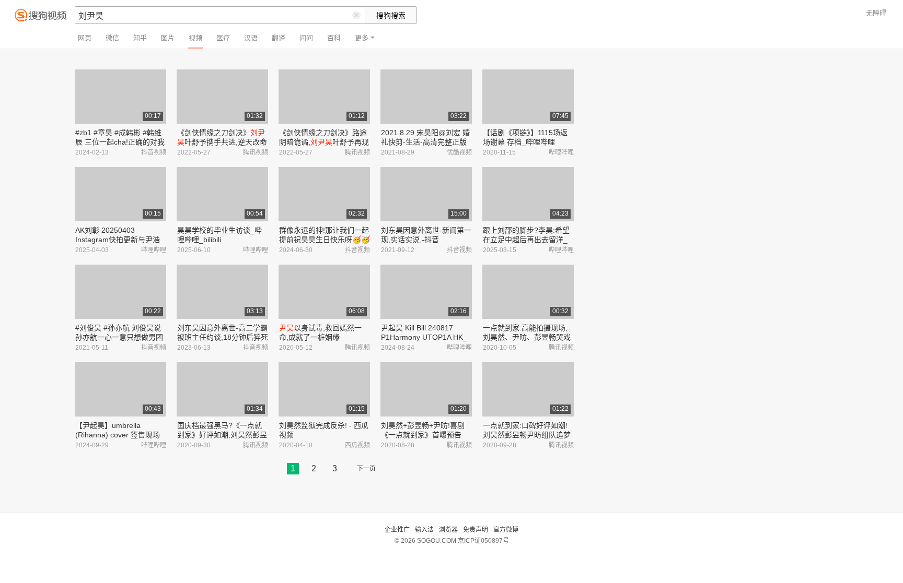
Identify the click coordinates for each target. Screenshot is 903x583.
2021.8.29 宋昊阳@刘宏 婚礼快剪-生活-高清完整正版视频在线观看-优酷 (425, 142)
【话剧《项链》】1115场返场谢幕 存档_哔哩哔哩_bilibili (525, 142)
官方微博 (505, 529)
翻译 (278, 38)
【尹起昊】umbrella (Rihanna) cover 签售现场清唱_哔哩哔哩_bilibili (117, 434)
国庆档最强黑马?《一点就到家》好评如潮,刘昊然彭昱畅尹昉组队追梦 (222, 434)
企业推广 (397, 529)
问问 (306, 38)
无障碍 (876, 13)
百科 (334, 38)
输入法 (424, 529)
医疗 (223, 38)
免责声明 (475, 529)
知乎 (140, 38)
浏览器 (448, 529)
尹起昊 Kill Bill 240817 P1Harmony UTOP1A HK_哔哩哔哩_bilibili (424, 337)
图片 (168, 38)
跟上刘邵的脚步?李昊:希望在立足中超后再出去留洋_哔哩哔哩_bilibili (526, 239)
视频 (195, 38)
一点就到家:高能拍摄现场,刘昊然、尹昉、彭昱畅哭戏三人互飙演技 (527, 337)
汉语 (251, 38)
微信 (112, 38)
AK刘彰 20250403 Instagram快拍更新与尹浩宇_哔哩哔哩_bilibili (117, 239)
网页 (84, 38)
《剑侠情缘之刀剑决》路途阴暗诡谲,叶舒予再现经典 (324, 142)
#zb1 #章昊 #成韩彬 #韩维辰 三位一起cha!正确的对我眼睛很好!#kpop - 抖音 (120, 142)
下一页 (366, 468)
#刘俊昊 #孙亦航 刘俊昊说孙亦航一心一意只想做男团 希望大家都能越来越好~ (119, 337)
